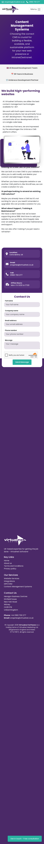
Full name (9, 301)
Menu (33, 9)
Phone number (11, 330)
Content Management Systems (18, 586)
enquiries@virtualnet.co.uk (22, 618)
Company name (11, 311)
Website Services (11, 578)
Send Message (22, 362)
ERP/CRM (8, 584)
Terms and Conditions (13, 566)
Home (6, 560)
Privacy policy (10, 568)
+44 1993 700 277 (18, 615)
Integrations (9, 581)
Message (8, 340)
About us (8, 563)
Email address (11, 320)
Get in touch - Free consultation (24, 838)
